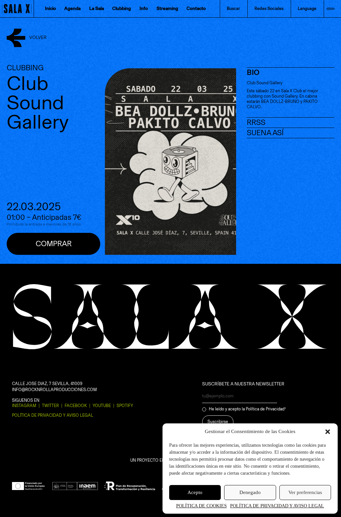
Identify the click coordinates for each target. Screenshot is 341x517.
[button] (327, 431)
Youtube (102, 405)
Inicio (50, 8)
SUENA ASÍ (265, 132)
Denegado (250, 492)
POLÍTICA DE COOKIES (201, 505)
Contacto (196, 8)
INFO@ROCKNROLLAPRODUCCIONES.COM (54, 389)
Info (144, 8)
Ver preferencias (305, 492)
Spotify (125, 405)
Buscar (233, 8)
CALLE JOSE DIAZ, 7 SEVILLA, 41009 (47, 383)
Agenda (72, 8)
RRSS (256, 122)
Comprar (54, 243)
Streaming (167, 8)
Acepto (194, 492)
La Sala (96, 8)
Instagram (24, 405)
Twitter (50, 405)
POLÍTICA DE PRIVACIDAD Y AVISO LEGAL (277, 505)
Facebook (76, 405)
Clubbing (121, 8)
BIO (253, 72)
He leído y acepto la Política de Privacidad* (247, 408)
